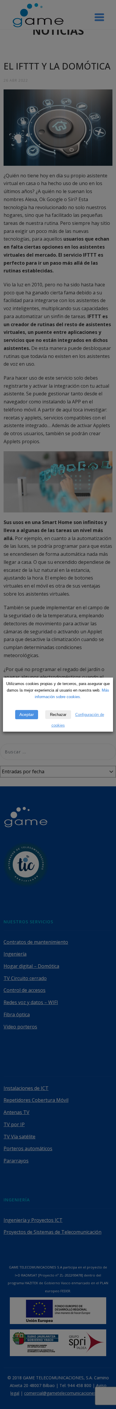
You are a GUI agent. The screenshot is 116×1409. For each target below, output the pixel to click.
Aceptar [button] (26, 714)
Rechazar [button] (58, 714)
